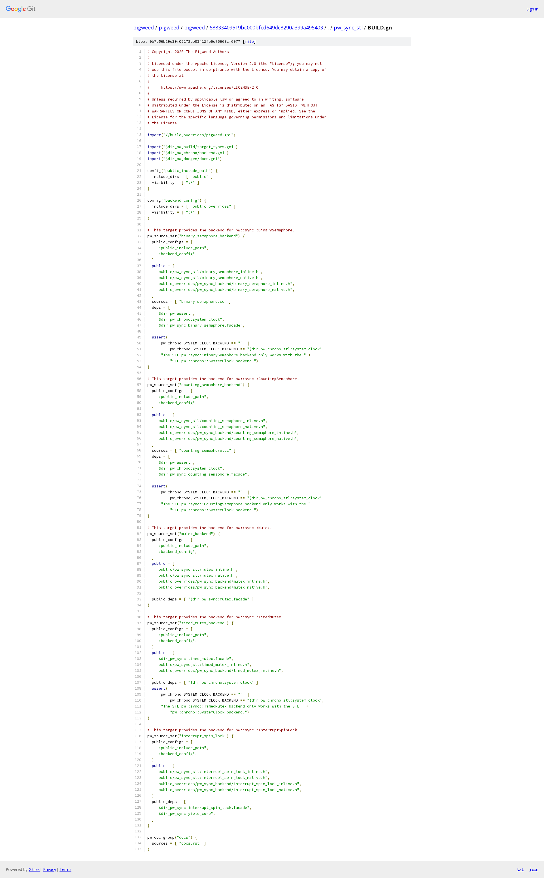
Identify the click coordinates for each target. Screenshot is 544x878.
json (533, 869)
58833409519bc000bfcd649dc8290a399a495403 (266, 27)
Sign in (532, 9)
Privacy (49, 869)
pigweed (143, 27)
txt (520, 869)
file (249, 41)
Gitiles (34, 869)
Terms (65, 869)
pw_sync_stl (348, 27)
